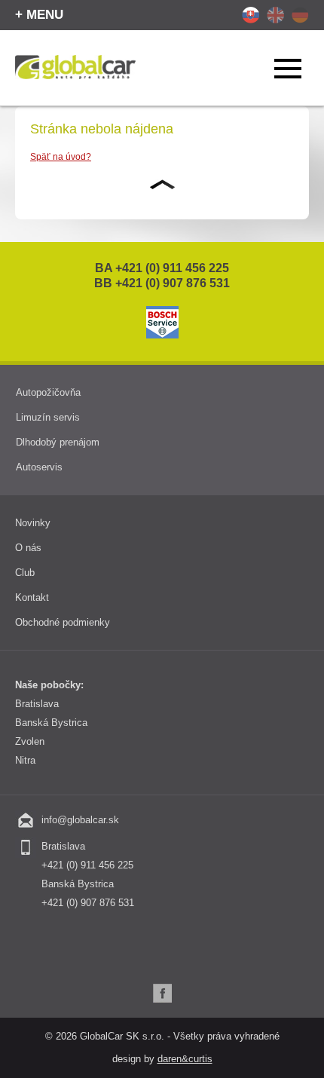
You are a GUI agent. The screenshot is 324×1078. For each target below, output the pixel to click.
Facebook (162, 993)
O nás (28, 547)
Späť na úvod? (60, 157)
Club (25, 572)
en (275, 15)
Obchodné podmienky (62, 622)
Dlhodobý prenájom (57, 442)
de (300, 15)
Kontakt (32, 597)
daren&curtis (184, 1058)
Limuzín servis (48, 417)
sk (250, 15)
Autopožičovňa (48, 392)
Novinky (32, 522)
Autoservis (39, 467)
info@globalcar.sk (80, 819)
